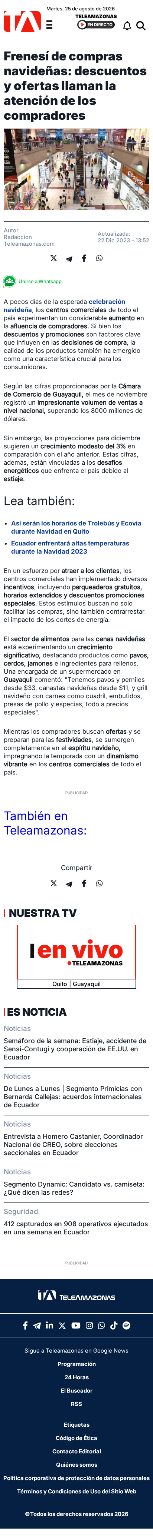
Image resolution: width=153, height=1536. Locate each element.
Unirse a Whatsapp (40, 281)
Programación (77, 1363)
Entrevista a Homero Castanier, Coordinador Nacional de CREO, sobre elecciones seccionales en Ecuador (73, 1144)
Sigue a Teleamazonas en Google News (76, 1350)
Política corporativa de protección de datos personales (76, 1478)
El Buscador (76, 1390)
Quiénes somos (76, 1464)
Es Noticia (37, 1012)
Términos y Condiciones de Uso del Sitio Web (76, 1491)
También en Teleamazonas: (45, 823)
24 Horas (77, 1377)
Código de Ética (76, 1438)
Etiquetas (76, 1424)
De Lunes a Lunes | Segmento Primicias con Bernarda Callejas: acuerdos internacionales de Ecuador (73, 1097)
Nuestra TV (42, 913)
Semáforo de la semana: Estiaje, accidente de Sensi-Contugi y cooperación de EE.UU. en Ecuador (75, 1049)
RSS (76, 1403)
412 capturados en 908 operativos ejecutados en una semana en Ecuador (76, 1228)
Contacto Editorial (76, 1451)
